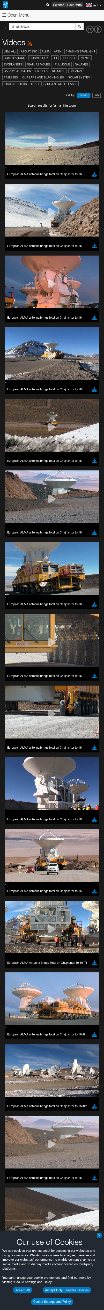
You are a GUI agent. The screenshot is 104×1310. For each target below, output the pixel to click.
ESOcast (68, 58)
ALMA (46, 51)
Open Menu (18, 15)
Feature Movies (39, 64)
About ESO (29, 51)
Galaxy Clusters (17, 71)
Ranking (84, 95)
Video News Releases (61, 84)
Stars (35, 84)
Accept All (22, 1290)
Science (58, 5)
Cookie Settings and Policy (52, 1302)
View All (10, 51)
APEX (57, 51)
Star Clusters (15, 84)
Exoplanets (13, 64)
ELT (54, 58)
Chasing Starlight (80, 51)
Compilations (14, 58)
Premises (11, 77)
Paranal (76, 71)
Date (96, 95)
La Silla (41, 71)
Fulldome (62, 64)
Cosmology (39, 58)
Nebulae (58, 71)
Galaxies (82, 64)
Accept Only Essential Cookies (67, 1290)
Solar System (79, 77)
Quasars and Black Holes (43, 77)
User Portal (74, 5)
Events (85, 58)
